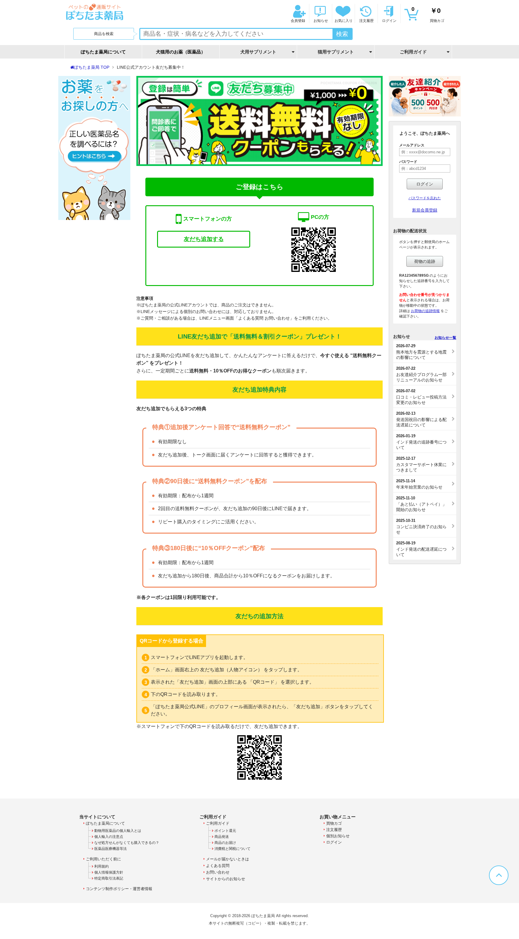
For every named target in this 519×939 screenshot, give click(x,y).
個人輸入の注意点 (108, 837)
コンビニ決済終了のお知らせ (421, 526)
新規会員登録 (424, 210)
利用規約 (101, 866)
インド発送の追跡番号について (421, 442)
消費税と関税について (232, 849)
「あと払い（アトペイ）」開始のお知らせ (421, 504)
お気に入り (344, 21)
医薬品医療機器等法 (110, 849)
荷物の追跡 (424, 261)
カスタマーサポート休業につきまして (421, 464)
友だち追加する (204, 239)
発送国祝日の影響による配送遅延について (421, 419)
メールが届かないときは (227, 859)
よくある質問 (217, 865)
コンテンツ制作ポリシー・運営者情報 (119, 888)
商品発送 (221, 837)
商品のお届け (225, 843)
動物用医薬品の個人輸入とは (117, 831)
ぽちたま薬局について (103, 51)
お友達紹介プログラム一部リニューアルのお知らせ (421, 374)
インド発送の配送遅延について (421, 549)
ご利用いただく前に (103, 859)
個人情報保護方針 (108, 872)
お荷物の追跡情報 (425, 311)
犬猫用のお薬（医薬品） (180, 51)
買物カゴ (427, 14)
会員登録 (298, 21)
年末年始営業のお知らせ (419, 484)
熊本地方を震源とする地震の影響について (421, 352)
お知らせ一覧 (445, 338)
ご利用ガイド (217, 823)
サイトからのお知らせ (225, 879)
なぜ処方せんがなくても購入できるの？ (126, 843)
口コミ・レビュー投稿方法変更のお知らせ (421, 397)
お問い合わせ (217, 872)
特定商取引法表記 (108, 878)
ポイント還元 (225, 831)
